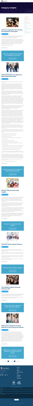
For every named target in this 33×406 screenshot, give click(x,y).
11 (19, 361)
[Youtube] (2, 375)
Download (5, 194)
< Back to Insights (4, 47)
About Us (18, 367)
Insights (18, 370)
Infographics (19, 375)
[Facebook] (5, 375)
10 (17, 361)
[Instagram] (7, 375)
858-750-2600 (2, 373)
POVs (17, 373)
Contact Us (18, 376)
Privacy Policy (19, 378)
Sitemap (22, 403)
